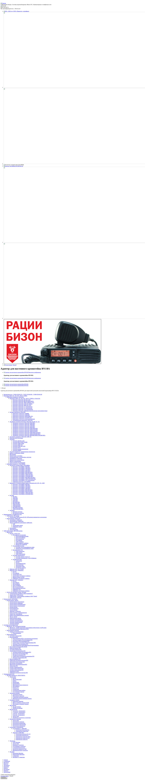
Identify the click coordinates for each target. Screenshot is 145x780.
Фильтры (12, 751)
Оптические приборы (15, 719)
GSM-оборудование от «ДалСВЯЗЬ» (16, 464)
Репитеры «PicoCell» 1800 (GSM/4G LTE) (23, 402)
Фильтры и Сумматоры (19, 757)
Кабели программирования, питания (19, 615)
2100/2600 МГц (17, 506)
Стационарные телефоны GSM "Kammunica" (21, 593)
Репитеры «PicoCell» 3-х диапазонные (22, 408)
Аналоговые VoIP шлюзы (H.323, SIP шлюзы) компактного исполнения (28, 517)
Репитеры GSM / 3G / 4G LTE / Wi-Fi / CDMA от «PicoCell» (25, 398)
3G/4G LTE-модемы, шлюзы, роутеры (16, 592)
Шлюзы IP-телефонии (21, 544)
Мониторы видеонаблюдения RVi (18, 664)
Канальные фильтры (18, 753)
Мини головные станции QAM (21, 702)
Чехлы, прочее (13, 616)
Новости (6, 764)
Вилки (14, 678)
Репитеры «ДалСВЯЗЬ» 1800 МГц (21, 468)
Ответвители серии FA (22, 739)
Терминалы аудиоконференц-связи (25, 548)
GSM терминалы (20, 551)
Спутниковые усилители (19, 746)
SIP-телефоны (16, 584)
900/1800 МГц (16, 502)
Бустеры (12, 495)
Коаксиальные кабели (15, 618)
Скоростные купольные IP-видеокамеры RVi (24, 642)
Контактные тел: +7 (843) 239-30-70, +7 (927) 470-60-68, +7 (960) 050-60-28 (23, 394)
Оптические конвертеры (19, 723)
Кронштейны (16, 683)
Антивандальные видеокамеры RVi (22, 652)
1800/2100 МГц (17, 505)
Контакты (6, 762)
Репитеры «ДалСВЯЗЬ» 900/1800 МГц (22, 472)
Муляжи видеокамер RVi (19, 655)
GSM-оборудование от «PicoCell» (15, 397)
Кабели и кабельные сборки (17, 453)
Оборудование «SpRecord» (13, 518)
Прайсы (6, 768)
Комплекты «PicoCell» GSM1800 (21, 415)
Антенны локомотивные (16, 622)
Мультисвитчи (13, 709)
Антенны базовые (14, 623)
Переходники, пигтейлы (16, 455)
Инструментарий (17, 679)
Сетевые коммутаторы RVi (16, 670)
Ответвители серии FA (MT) (23, 736)
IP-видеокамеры (17, 633)
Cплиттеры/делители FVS (22, 730)
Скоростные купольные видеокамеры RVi (23, 656)
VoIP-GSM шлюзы (20, 554)
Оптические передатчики (19, 724)
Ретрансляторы (13, 607)
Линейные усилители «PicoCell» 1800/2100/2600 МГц (26, 434)
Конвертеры (16, 682)
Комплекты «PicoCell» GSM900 (21, 413)
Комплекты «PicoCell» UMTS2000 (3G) (23, 416)
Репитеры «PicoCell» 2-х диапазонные (22, 406)
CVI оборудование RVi (15, 635)
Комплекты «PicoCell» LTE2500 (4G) (22, 417)
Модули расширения (18, 586)
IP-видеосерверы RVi (15, 648)
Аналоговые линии (18, 525)
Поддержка (6, 769)
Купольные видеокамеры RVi (20, 653)
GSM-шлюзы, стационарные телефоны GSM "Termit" (23, 596)
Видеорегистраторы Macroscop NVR (19, 629)
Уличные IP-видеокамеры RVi (20, 644)
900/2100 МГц (16, 503)
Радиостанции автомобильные (17, 604)
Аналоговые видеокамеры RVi (17, 650)
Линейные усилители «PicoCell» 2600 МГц (24, 427)
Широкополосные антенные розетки (22, 698)
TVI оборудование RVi (15, 649)
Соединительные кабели (19, 690)
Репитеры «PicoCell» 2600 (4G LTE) (22, 405)
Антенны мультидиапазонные (20, 449)
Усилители (12, 741)
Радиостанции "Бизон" (13, 600)
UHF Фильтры (16, 742)
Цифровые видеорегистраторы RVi (19, 672)
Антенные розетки (17, 694)
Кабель (14, 680)
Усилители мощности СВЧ (19, 749)
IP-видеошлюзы (20, 539)
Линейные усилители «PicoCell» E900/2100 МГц (25, 430)
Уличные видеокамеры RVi (20, 657)
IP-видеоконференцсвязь (22, 536)
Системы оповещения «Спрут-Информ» (26, 558)
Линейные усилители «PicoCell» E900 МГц (24, 423)
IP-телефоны (19, 540)
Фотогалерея (7, 772)
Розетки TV (16, 687)
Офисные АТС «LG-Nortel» (17, 569)
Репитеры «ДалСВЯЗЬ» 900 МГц (21, 466)
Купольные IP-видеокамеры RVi (21, 641)
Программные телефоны (22, 543)
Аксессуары (16, 716)
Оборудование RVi (11, 634)
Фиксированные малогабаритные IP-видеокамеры (26, 645)
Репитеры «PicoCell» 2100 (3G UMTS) (22, 404)
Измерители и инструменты (17, 460)
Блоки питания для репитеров (17, 462)
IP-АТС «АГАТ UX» (15, 533)
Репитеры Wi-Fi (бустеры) (16, 438)
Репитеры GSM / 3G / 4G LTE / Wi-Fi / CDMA (15, 395)
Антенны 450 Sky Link (18, 440)
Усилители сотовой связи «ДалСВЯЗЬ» (20, 465)
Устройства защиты (21, 567)
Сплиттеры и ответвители (16, 727)
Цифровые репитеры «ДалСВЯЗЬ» (22, 481)
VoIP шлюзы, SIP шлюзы (13, 515)
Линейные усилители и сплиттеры (22, 717)
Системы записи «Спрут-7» (23, 556)
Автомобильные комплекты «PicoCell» (23, 420)
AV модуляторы (17, 706)
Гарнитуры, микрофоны (16, 614)
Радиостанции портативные (17, 601)
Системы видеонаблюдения (11, 625)
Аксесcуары (13, 676)
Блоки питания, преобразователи (18, 612)
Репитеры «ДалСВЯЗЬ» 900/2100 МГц (22, 473)
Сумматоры (16, 756)
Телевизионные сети (9, 674)
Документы (7, 765)
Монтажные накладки (18, 695)
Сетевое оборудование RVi (16, 668)
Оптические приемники (19, 726)
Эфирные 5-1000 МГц (18, 732)
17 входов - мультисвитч (19, 712)
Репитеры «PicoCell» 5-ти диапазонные (23, 409)
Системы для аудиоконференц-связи (25, 547)
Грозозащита (13, 528)
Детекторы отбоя (20, 566)
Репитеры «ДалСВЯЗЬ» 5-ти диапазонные (24, 480)
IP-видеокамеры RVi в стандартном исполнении (25, 638)
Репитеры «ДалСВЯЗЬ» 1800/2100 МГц (23, 475)
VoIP (14, 524)
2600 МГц (15, 500)
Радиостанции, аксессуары (10, 599)
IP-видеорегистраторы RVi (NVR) (18, 646)
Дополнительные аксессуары (17, 661)
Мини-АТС (10, 532)
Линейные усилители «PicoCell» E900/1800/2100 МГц (26, 432)
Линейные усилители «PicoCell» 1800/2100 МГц (25, 431)
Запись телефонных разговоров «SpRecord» (21, 522)
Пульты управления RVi (16, 667)
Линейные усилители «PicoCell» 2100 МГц (24, 425)
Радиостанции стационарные (17, 605)
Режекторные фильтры (18, 754)
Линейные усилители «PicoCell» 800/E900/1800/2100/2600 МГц (29, 435)
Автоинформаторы (21, 563)
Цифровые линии (17, 526)
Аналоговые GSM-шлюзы (16, 595)
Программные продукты (19, 588)
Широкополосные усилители (20, 750)
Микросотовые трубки (18, 577)
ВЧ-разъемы (13, 454)
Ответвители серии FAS (22, 731)
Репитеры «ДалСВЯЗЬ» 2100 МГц (21, 469)
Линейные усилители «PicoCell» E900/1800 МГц (25, 428)
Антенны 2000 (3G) (18, 445)
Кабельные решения (18, 701)
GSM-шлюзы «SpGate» (15, 597)
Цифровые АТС (17, 589)
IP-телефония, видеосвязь (19, 535)
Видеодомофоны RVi (15, 659)
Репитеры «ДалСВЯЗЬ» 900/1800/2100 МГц (24, 477)
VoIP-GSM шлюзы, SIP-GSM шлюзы (13, 530)
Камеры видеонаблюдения (16, 631)
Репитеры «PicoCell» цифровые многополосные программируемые (30, 410)
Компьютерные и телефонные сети (13, 514)
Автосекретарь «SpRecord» (17, 521)
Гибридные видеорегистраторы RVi (19, 660)
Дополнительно (14, 529)
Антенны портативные (16, 619)
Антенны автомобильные (16, 620)
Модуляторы (13, 705)
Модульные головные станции (21, 704)
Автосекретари (19, 565)
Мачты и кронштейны (15, 461)
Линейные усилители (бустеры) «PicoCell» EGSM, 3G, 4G (25, 421)
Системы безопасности (19, 555)
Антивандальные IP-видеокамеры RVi (22, 640)
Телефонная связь (17, 559)
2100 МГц (15, 499)
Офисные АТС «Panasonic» (17, 570)
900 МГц (15, 496)
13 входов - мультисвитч (19, 711)
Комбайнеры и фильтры (16, 458)
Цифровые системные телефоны (21, 578)
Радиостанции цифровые (16, 603)
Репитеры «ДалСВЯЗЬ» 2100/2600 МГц (23, 476)
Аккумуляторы (13, 610)
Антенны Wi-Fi (17, 447)
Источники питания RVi (16, 663)
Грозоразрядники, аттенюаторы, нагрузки (20, 457)
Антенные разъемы (15, 693)
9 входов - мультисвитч (19, 715)
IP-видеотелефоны (20, 537)
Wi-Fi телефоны (17, 585)
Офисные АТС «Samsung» (16, 580)
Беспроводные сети (18, 550)
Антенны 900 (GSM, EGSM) (20, 442)
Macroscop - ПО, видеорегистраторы (16, 626)
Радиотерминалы (14, 608)
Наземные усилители (18, 745)
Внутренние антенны (18, 513)
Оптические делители (18, 721)
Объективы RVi (14, 665)
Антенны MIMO (17, 450)
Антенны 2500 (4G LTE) (19, 446)
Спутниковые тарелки (18, 691)
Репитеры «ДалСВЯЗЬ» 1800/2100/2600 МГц (24, 479)
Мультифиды (16, 686)
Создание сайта (5, 776)
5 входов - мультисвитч (19, 713)
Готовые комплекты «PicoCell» (18, 412)
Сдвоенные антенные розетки (20, 697)
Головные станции (14, 700)
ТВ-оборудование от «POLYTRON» (16, 675)
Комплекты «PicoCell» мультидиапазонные (24, 419)
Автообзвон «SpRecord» (16, 520)
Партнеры (6, 766)
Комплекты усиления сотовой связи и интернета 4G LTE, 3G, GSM (27, 483)
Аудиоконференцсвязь (18, 545)
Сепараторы (16, 689)
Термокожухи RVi (14, 671)
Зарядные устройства (15, 611)
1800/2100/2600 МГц (18, 509)
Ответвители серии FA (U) (22, 738)
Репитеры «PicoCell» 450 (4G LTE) (22, 400)
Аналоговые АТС (17, 574)
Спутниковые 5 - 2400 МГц (20, 728)
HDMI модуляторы (17, 708)
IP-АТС (18, 562)
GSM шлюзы (19, 552)
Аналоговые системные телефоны (21, 575)
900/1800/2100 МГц (18, 507)
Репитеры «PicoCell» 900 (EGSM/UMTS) (23, 401)
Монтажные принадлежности (20, 685)
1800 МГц (15, 498)
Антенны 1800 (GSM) (18, 443)
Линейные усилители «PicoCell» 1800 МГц (24, 424)
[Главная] (3, 3)
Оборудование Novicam (13, 630)
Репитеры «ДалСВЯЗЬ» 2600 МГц (21, 470)
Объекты (6, 770)
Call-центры (19, 560)
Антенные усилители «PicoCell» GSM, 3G (20, 436)
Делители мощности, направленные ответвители (22, 451)
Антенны (12, 439)
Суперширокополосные (19, 747)
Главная (6, 759)
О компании (7, 761)
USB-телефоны (20, 541)
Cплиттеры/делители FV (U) (23, 734)
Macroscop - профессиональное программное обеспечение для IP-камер (28, 627)
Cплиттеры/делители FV (22, 735)
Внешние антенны (17, 511)
